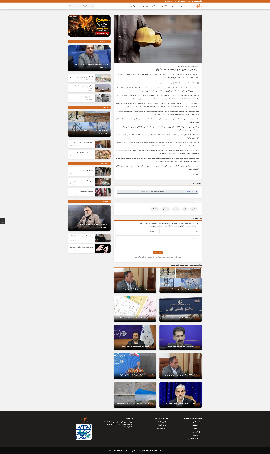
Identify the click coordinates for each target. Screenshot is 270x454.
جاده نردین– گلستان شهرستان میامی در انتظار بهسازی (135, 403)
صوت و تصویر (134, 6)
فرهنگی (154, 6)
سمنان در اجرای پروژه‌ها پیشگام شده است (180, 403)
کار (185, 209)
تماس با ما (160, 428)
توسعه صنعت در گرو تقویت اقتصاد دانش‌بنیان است (135, 375)
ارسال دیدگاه (157, 253)
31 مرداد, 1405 (73, 241)
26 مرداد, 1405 (89, 79)
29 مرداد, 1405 (104, 68)
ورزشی (145, 6)
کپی (191, 192)
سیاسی (183, 6)
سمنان (165, 209)
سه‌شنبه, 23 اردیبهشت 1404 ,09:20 (185, 83)
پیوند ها (161, 422)
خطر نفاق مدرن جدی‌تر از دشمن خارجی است (93, 224)
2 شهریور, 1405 (74, 145)
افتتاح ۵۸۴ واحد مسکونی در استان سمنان (135, 346)
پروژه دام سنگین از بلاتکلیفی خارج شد (135, 289)
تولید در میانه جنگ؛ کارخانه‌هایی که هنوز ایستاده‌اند (90, 64)
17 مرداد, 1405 (89, 99)
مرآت (156, 88)
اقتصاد (155, 209)
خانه (192, 6)
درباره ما (161, 425)
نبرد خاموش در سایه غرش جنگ (180, 317)
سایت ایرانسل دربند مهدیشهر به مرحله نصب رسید (180, 289)
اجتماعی (174, 6)
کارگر (193, 209)
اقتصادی (164, 6)
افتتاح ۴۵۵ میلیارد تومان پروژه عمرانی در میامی (181, 375)
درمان (176, 209)
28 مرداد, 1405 (73, 250)
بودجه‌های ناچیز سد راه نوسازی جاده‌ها (181, 346)
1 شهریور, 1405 (73, 156)
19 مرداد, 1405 (89, 90)
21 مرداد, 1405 (73, 194)
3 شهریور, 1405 (103, 133)
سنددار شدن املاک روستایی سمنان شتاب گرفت (135, 317)
